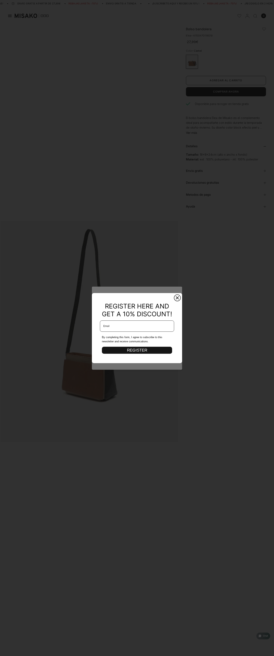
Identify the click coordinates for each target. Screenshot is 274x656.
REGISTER (137, 350)
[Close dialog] (177, 298)
